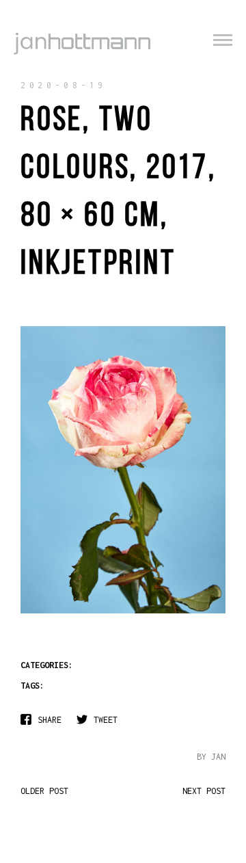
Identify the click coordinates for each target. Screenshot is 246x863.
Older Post (44, 791)
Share (50, 720)
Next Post (204, 791)
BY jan (211, 757)
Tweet (106, 720)
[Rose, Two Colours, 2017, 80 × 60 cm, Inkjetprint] (123, 612)
